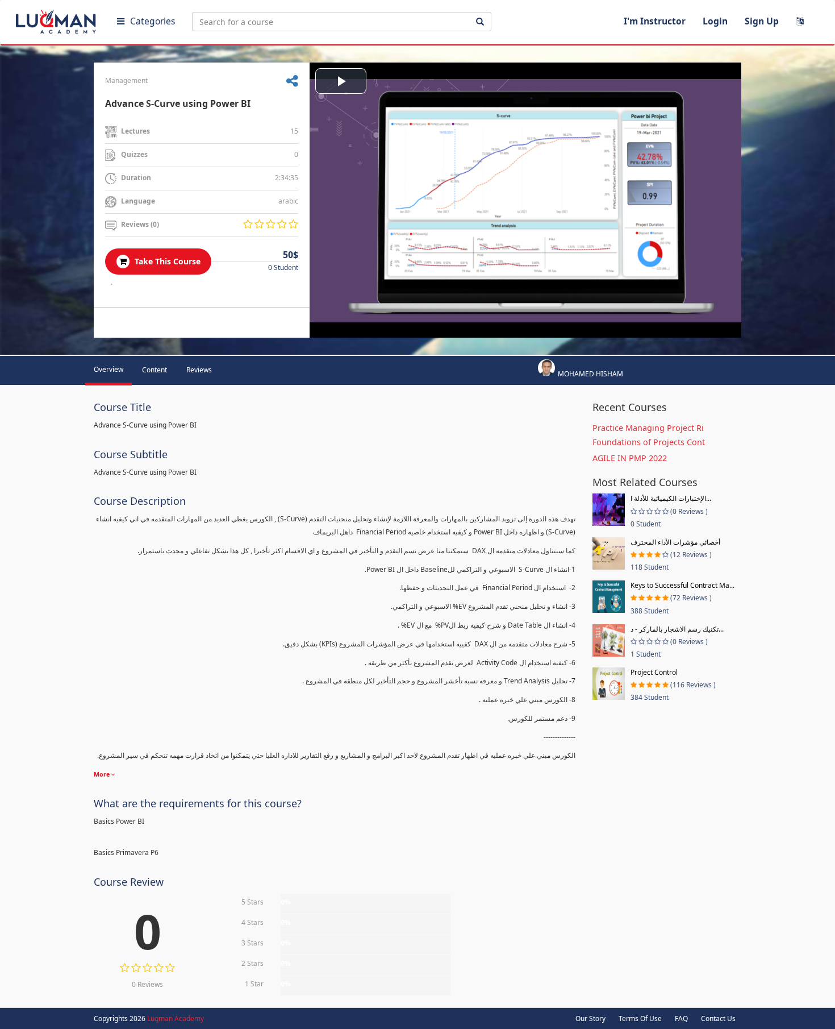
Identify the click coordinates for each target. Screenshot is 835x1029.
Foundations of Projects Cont (648, 442)
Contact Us (718, 1018)
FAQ (681, 1018)
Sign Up (762, 21)
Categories (152, 21)
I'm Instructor (655, 21)
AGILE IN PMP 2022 (629, 458)
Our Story (590, 1018)
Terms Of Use (640, 1018)
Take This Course (166, 261)
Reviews (199, 370)
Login (715, 21)
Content (154, 370)
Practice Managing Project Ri (648, 427)
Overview (108, 369)
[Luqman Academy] (57, 19)
